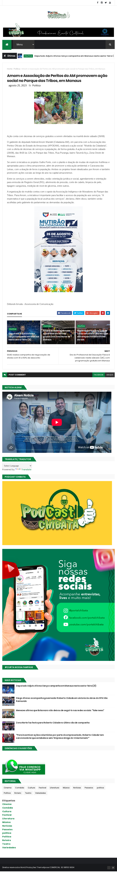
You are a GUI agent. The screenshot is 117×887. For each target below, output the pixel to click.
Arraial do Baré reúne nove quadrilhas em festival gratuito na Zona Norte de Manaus (56, 335)
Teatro (28, 793)
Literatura (54, 787)
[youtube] (110, 2)
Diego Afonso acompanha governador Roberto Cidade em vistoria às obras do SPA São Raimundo (62, 700)
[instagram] (101, 2)
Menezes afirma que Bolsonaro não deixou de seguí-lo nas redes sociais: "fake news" (60, 710)
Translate (26, 469)
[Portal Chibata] (109, 867)
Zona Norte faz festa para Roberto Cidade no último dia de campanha (52, 722)
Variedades (40, 793)
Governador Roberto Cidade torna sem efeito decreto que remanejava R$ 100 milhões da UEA (92, 335)
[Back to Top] (113, 867)
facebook (98, 374)
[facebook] (97, 2)
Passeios (89, 787)
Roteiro (17, 793)
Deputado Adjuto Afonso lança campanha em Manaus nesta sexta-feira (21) (60, 55)
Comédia (19, 787)
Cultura (47, 326)
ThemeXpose (43, 867)
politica (100, 787)
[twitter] (106, 2)
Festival (42, 787)
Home (9, 69)
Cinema (7, 787)
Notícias (77, 787)
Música (66, 787)
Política (17, 69)
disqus (109, 374)
